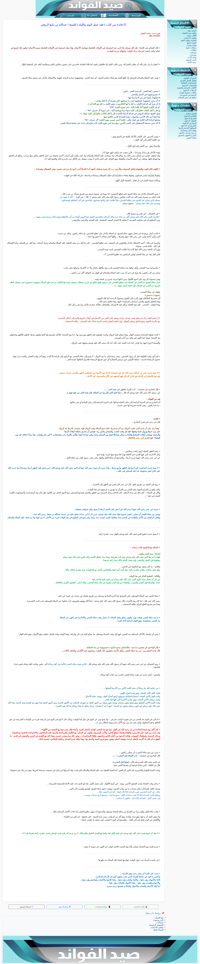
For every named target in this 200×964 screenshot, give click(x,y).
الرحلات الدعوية (189, 90)
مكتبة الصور (191, 138)
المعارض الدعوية (189, 123)
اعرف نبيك (192, 31)
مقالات (193, 50)
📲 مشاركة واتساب (102, 907)
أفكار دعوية (191, 35)
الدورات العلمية (190, 78)
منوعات (193, 52)
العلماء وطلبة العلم (188, 40)
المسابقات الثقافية (188, 83)
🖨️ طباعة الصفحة (140, 907)
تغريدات (193, 55)
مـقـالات (159, 922)
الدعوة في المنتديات (188, 95)
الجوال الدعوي (190, 121)
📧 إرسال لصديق (26, 907)
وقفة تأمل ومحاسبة (188, 130)
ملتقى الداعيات (190, 38)
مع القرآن (159, 917)
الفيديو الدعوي (190, 118)
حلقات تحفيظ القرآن (187, 93)
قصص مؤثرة (191, 113)
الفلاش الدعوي (190, 116)
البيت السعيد (191, 60)
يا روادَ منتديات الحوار (187, 133)
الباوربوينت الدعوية (188, 126)
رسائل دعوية (191, 48)
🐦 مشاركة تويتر (64, 907)
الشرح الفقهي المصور (187, 135)
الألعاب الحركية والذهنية (186, 88)
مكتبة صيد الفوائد (189, 33)
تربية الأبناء (192, 62)
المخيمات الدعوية (189, 85)
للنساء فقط (191, 43)
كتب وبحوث (158, 920)
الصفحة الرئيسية (156, 925)
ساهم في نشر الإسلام (187, 97)
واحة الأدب (191, 57)
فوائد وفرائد (191, 45)
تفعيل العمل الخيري (188, 80)
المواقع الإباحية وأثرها (187, 128)
